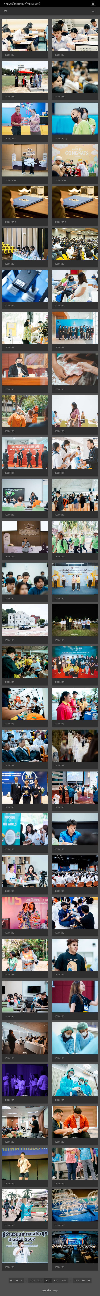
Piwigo (55, 1290)
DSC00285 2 (10, 138)
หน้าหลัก (5, 11)
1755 (56, 1280)
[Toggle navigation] (93, 4)
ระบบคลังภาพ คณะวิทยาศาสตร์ (22, 3)
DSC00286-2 (10, 180)
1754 (48, 1280)
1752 (32, 1280)
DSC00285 (9, 55)
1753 (40, 1280)
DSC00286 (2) (61, 138)
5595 (76, 1280)
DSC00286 (9, 264)
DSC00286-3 (10, 222)
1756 (64, 1280)
